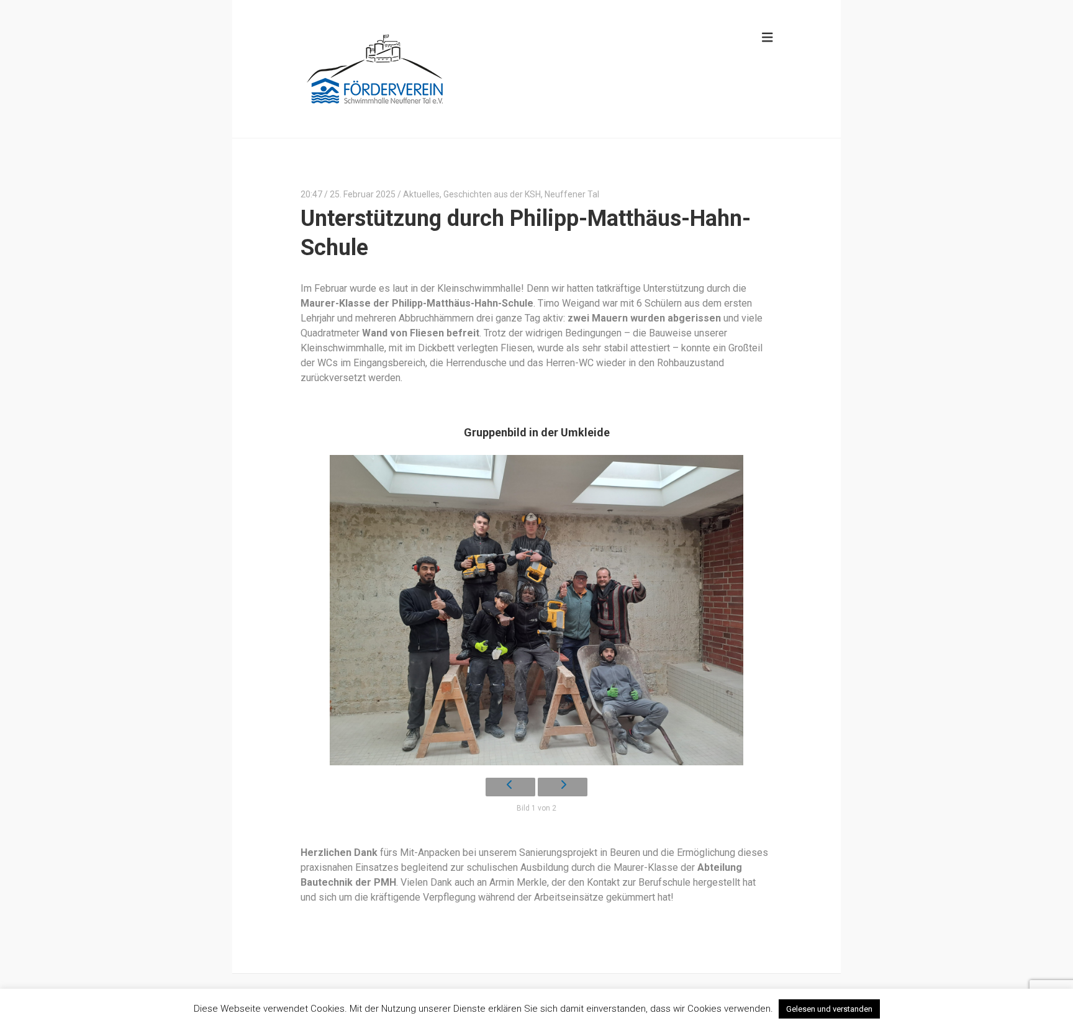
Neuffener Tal (572, 194)
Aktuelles (421, 194)
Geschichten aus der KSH (492, 194)
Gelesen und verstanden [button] (829, 1009)
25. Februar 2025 (363, 194)
